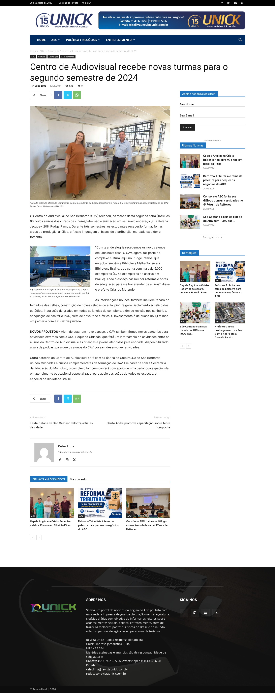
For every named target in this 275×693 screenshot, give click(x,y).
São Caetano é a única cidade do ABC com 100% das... (193, 330)
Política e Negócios (81, 40)
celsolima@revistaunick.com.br (107, 669)
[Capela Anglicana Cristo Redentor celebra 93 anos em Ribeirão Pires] (52, 503)
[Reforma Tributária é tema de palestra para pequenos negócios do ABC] (100, 503)
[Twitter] (242, 3)
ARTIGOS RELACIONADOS (48, 479)
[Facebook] (222, 3)
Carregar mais (211, 237)
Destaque (53, 56)
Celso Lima (41, 85)
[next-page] (38, 537)
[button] (240, 40)
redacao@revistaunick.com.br (106, 673)
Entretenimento (119, 40)
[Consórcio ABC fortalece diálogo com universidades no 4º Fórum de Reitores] (148, 503)
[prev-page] (32, 537)
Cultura (41, 56)
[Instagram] (229, 3)
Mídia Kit (86, 2)
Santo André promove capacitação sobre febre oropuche (138, 425)
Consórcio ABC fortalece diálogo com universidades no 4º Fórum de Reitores (146, 525)
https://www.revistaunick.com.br (75, 452)
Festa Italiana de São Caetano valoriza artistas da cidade (61, 425)
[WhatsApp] (77, 95)
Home (41, 40)
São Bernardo (67, 56)
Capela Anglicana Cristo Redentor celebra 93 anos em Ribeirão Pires (222, 159)
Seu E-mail (187, 115)
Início (33, 51)
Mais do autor (79, 479)
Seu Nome (187, 104)
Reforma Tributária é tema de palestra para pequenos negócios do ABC (98, 525)
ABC (54, 40)
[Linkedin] (235, 3)
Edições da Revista (68, 2)
